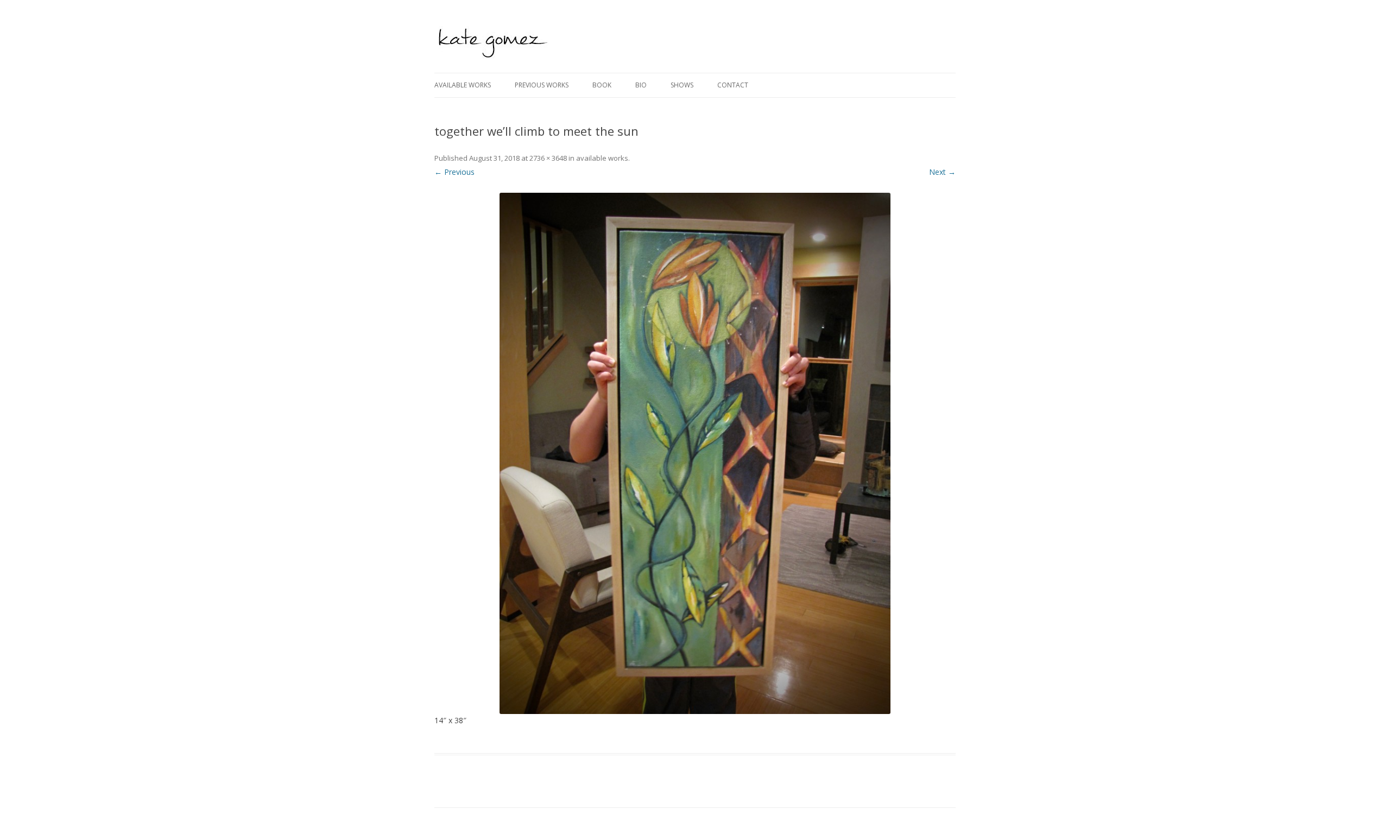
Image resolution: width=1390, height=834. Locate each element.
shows (682, 85)
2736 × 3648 (548, 158)
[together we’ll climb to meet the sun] (695, 453)
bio (641, 85)
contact (732, 85)
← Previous (454, 172)
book (601, 85)
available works (462, 85)
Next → (942, 172)
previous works (541, 85)
